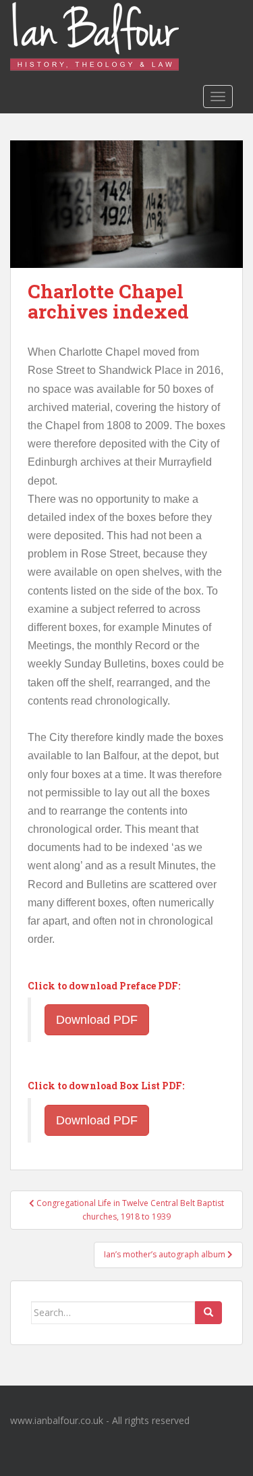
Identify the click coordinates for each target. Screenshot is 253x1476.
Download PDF (97, 1020)
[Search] (208, 1312)
